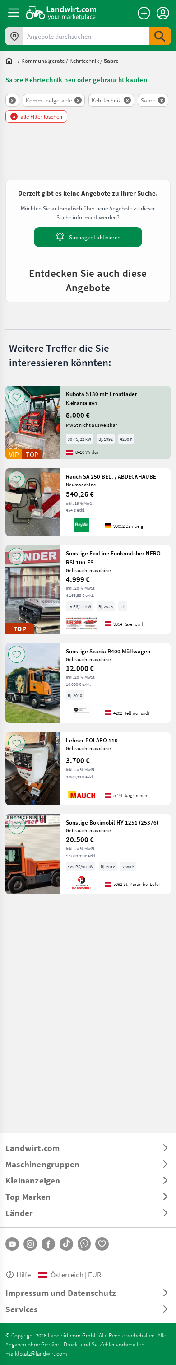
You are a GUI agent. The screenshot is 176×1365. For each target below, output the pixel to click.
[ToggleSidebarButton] (13, 12)
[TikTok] (66, 1244)
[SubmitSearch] (160, 36)
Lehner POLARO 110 (92, 740)
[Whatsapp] (84, 1243)
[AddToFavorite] (16, 396)
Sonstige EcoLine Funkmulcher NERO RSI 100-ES (113, 557)
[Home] (61, 12)
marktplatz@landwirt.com (36, 1353)
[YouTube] (12, 1244)
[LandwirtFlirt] (102, 1244)
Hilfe (23, 1274)
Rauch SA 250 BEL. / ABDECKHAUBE (111, 476)
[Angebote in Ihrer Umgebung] (14, 36)
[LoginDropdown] (163, 13)
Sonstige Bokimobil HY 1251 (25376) (112, 822)
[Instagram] (30, 1244)
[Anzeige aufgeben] (144, 13)
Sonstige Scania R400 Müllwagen (108, 651)
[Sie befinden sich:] (11, 60)
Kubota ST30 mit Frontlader (101, 394)
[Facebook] (48, 1244)
